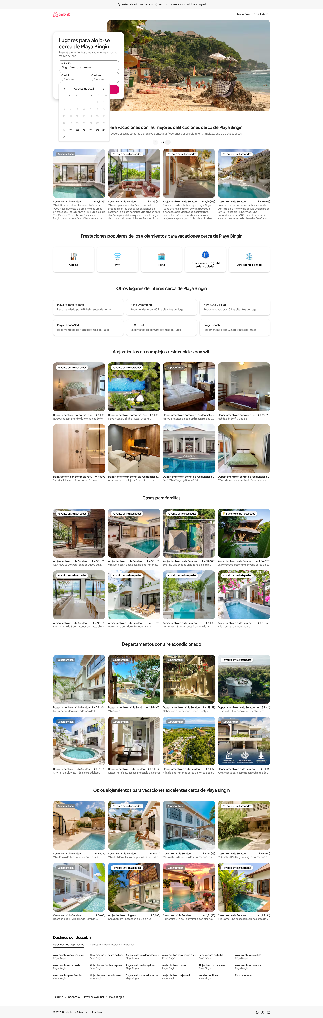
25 (70, 130)
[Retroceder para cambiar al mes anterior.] (65, 89)
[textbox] (73, 79)
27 (84, 130)
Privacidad (83, 1012)
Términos (97, 1012)
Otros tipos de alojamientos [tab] (68, 944)
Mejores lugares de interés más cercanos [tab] (112, 944)
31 (64, 136)
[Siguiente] (168, 142)
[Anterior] (155, 142)
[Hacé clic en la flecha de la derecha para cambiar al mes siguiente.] (104, 89)
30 (103, 130)
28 (90, 130)
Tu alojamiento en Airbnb (252, 14)
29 (97, 130)
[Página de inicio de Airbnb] (61, 14)
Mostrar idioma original (193, 4)
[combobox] (88, 67)
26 (77, 130)
